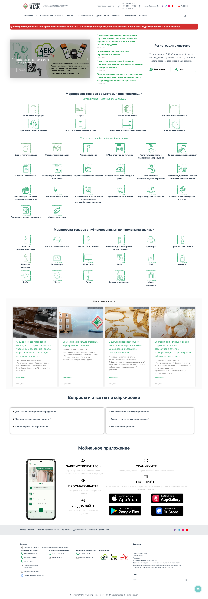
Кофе (119, 264)
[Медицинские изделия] (57, 190)
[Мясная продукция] (57, 210)
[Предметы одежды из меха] (33, 124)
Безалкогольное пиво (119, 282)
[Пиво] (88, 275)
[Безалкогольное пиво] (120, 275)
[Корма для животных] (26, 169)
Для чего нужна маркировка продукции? (35, 411)
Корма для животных (25, 175)
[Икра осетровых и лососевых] (88, 169)
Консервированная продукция (182, 155)
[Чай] (151, 258)
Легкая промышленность (174, 115)
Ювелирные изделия (174, 130)
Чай (151, 264)
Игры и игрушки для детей (151, 196)
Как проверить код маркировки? (31, 426)
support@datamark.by (151, 6)
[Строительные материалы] (120, 190)
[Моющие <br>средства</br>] (26, 258)
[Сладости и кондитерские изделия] (182, 190)
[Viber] (162, 6)
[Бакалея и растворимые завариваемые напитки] (26, 190)
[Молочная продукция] (33, 109)
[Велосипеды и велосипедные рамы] (120, 169)
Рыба (25, 282)
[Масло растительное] (88, 240)
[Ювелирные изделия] (174, 124)
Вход (182, 69)
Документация (103, 16)
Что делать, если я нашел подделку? (33, 419)
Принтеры (151, 246)
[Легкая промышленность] (174, 109)
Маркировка (29, 16)
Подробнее (20, 377)
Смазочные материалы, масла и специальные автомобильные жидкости (88, 199)
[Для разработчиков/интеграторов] (22, 566)
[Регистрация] (151, 69)
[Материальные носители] (57, 240)
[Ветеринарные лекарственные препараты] (57, 169)
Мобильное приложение (48, 530)
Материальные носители (57, 246)
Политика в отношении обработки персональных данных (153, 567)
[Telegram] (166, 6)
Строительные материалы (120, 196)
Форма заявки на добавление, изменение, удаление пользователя (156, 563)
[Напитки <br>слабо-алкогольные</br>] (26, 240)
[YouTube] (172, 6)
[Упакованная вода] (88, 148)
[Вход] (176, 69)
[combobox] (158, 579)
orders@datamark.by (86, 557)
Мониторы (88, 264)
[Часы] (57, 275)
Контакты (143, 16)
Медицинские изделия (57, 196)
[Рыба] (26, 275)
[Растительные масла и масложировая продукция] (151, 148)
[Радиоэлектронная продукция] (26, 210)
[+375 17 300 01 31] (50, 554)
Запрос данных (129, 16)
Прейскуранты (138, 555)
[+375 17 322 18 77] (22, 561)
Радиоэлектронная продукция (26, 217)
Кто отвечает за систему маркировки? (130, 411)
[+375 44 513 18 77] (77, 554)
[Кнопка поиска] (186, 579)
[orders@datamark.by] (77, 557)
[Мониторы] (88, 258)
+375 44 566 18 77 (129, 3)
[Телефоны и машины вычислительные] (127, 124)
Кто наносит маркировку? (123, 426)
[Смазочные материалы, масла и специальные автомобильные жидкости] (88, 190)
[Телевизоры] (57, 258)
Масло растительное (88, 246)
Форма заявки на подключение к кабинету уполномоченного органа (157, 565)
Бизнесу (69, 16)
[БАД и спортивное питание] (120, 148)
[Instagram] (169, 6)
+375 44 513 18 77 (85, 553)
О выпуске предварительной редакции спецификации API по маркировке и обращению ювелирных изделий (120, 64)
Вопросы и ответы (86, 16)
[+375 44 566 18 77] (22, 557)
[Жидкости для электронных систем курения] (120, 240)
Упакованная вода (88, 155)
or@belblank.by (57, 557)
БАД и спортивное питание (119, 155)
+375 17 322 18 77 (128, 9)
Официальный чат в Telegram (34, 575)
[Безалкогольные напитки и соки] (80, 124)
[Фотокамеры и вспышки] (57, 148)
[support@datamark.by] (22, 572)
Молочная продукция (33, 115)
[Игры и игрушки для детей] (151, 190)
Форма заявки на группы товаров (145, 560)
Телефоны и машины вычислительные (127, 130)
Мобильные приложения (50, 16)
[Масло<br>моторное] (151, 275)
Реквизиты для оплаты (99, 530)
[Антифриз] (182, 258)
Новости (116, 16)
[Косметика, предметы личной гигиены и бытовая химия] (182, 169)
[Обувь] (80, 109)
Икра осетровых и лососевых (88, 175)
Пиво (88, 282)
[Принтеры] (151, 240)
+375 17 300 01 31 (58, 553)
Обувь (81, 115)
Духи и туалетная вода (26, 155)
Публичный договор (140, 553)
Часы (57, 282)
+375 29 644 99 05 (129, 6)
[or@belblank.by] (50, 557)
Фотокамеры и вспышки (57, 155)
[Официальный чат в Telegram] (22, 575)
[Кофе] (120, 258)
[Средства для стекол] (182, 240)
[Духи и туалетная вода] (26, 148)
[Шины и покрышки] (127, 109)
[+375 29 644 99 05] (22, 554)
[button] (183, 6)
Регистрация (159, 69)
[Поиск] (185, 16)
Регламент (136, 558)
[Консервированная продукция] (182, 148)
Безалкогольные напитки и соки (80, 130)
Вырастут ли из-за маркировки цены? (130, 419)
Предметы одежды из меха (33, 130)
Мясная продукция (57, 217)
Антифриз (182, 264)
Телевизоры (57, 264)
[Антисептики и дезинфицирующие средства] (151, 169)
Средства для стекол (182, 246)
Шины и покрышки (127, 115)
